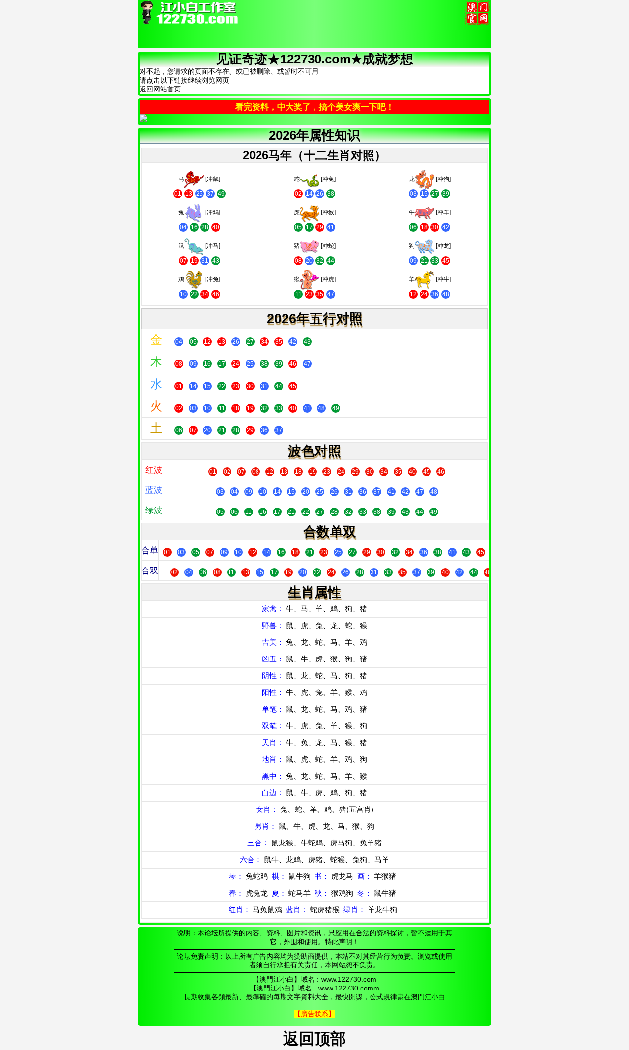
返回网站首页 (160, 89)
